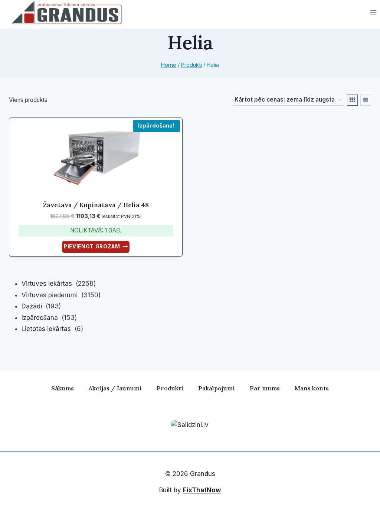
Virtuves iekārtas (47, 283)
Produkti (170, 388)
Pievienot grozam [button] (92, 246)
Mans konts (312, 388)
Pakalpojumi (216, 388)
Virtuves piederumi (50, 295)
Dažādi (32, 306)
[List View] (365, 100)
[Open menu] (373, 12)
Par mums (265, 388)
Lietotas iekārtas (46, 329)
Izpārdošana (40, 317)
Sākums (62, 388)
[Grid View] (352, 100)
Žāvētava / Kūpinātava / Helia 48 (96, 205)
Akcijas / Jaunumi (115, 388)
